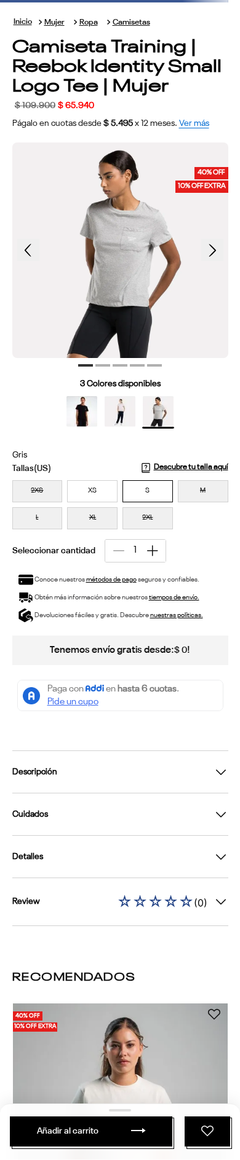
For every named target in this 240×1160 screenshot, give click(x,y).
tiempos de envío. (174, 597)
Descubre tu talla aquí (191, 467)
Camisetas (131, 22)
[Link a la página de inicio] (22, 22)
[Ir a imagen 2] (102, 365)
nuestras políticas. (176, 615)
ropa (88, 22)
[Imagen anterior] (28, 250)
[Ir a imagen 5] (154, 365)
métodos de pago (111, 580)
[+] (153, 551)
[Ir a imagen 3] (120, 365)
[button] (37, 491)
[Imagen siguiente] (212, 250)
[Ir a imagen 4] (137, 365)
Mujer (54, 22)
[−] (118, 551)
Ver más (194, 123)
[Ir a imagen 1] (85, 365)
